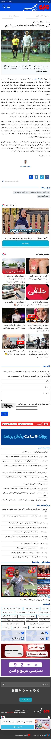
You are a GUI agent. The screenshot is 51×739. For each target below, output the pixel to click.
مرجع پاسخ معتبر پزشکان (27, 616)
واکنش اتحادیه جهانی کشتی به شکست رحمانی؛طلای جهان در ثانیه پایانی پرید (24, 517)
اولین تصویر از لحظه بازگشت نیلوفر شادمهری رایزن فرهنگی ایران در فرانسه (26, 537)
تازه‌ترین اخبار (44, 448)
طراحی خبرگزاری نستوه (39, 735)
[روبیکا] (23, 691)
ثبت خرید (25, 243)
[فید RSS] (20, 691)
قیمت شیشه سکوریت (31, 608)
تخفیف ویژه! (17, 727)
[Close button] (49, 717)
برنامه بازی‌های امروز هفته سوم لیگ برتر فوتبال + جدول (29, 557)
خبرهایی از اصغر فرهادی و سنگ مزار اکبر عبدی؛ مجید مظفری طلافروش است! (24, 510)
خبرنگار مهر (38, 79)
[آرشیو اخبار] (16, 691)
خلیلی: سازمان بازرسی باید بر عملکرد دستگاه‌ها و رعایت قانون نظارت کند (24, 500)
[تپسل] (3, 205)
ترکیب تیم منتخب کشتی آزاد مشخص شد (34, 543)
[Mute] (8, 232)
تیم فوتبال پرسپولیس (20, 192)
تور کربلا (32, 612)
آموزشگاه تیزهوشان (18, 620)
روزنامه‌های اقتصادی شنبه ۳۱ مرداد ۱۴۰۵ (34, 599)
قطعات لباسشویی (32, 620)
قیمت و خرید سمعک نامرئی (39, 627)
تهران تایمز (16, 627)
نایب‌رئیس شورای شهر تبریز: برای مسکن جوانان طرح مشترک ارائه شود (25, 488)
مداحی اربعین (7, 612)
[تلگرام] (38, 691)
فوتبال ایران (39, 16)
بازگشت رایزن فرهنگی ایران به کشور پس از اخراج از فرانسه (29, 552)
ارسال (4, 413)
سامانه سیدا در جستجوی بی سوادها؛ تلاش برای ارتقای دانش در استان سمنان (25, 494)
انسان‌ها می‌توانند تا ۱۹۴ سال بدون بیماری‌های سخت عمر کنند (27, 527)
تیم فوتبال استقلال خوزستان (40, 192)
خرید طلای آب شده (9, 608)
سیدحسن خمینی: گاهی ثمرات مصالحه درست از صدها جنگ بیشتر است (24, 472)
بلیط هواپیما (6, 620)
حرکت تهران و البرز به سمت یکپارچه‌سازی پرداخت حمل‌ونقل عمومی (26, 456)
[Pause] (4, 232)
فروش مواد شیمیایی (9, 616)
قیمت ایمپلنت (44, 620)
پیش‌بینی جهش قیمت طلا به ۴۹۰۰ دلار (34, 452)
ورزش (47, 16)
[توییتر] (27, 691)
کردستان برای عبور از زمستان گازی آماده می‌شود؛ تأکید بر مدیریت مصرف (24, 461)
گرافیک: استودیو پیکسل (21, 735)
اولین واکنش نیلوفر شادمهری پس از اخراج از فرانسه (31, 548)
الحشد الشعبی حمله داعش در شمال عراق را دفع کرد (30, 532)
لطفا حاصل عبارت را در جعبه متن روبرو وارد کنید (34, 404)
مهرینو (25, 627)
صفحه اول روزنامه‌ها (41, 562)
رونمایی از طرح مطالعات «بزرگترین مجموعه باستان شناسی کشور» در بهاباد (25, 466)
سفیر (19, 608)
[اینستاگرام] (30, 691)
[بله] (34, 691)
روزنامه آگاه (6, 627)
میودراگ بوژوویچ (43, 196)
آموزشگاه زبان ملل (12, 623)
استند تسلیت (21, 612)
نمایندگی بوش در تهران (37, 623)
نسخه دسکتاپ (25, 699)
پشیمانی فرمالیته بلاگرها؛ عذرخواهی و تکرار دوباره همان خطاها (27, 523)
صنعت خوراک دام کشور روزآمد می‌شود (35, 484)
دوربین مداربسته (43, 616)
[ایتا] (12, 691)
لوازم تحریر (45, 608)
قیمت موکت (44, 612)
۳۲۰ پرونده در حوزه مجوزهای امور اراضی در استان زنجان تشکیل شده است (25, 478)
